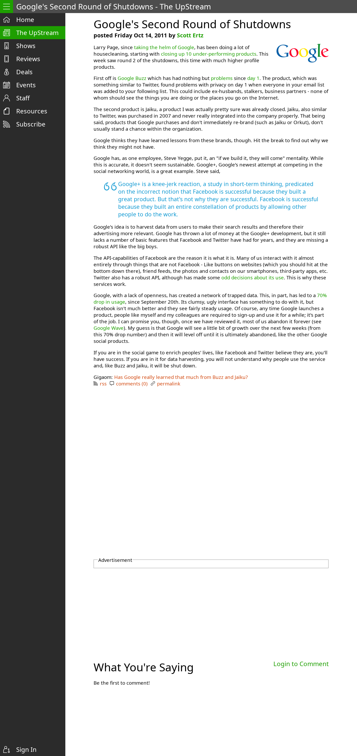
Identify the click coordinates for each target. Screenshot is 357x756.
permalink (168, 383)
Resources (31, 111)
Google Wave (109, 328)
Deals (24, 71)
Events (26, 84)
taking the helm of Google (164, 47)
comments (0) (132, 383)
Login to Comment (301, 663)
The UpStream (37, 32)
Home (25, 19)
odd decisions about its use (252, 277)
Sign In (26, 749)
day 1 (253, 78)
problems (222, 78)
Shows (26, 45)
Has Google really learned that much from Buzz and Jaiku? (181, 377)
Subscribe (30, 124)
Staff (23, 98)
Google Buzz (132, 78)
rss (103, 383)
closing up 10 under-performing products (208, 53)
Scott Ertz (190, 35)
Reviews (28, 58)
